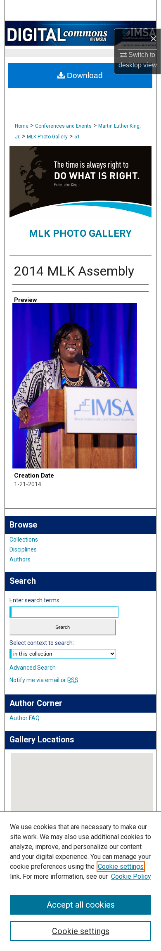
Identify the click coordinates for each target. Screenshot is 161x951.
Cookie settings (121, 866)
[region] (80, 881)
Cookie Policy (131, 876)
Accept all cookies (81, 905)
